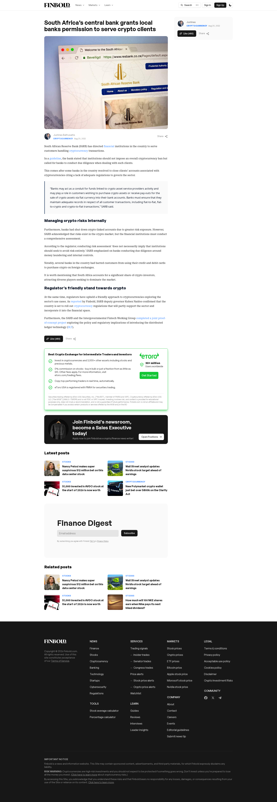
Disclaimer (210, 674)
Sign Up (220, 5)
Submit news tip (176, 736)
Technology (97, 674)
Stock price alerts (142, 680)
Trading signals (139, 648)
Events (171, 723)
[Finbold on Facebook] (206, 698)
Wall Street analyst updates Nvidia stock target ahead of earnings (143, 470)
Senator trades (140, 661)
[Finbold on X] (213, 698)
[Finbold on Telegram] (220, 698)
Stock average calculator (104, 710)
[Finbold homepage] (62, 641)
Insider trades (140, 654)
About (170, 704)
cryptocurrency (78, 150)
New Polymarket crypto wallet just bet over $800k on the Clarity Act (146, 490)
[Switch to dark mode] (230, 5)
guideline (55, 158)
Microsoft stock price (179, 680)
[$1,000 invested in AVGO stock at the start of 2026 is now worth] (52, 488)
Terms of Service (60, 660)
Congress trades (141, 667)
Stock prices (174, 648)
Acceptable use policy (217, 661)
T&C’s (92, 541)
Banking (94, 667)
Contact (172, 710)
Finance (94, 648)
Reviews (135, 717)
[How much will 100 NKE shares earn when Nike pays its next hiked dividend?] (115, 602)
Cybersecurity (98, 687)
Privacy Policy (103, 541)
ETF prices (173, 661)
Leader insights (139, 730)
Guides (134, 710)
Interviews (136, 723)
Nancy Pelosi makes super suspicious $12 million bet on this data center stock (82, 470)
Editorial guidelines (178, 730)
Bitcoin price (174, 667)
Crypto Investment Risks (218, 680)
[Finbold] (57, 5)
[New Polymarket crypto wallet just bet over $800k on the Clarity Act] (115, 488)
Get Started (149, 375)
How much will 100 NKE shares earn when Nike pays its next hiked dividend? (144, 604)
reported (76, 301)
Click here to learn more (84, 774)
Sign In (207, 5)
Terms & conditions (215, 648)
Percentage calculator (103, 717)
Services (136, 641)
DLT (70, 327)
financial (109, 146)
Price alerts (136, 674)
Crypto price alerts (142, 687)
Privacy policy (212, 654)
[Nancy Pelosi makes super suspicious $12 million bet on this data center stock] (52, 468)
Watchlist (135, 693)
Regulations (97, 693)
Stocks (66, 462)
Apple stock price (177, 674)
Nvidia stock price (177, 687)
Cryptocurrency (63, 138)
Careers (171, 717)
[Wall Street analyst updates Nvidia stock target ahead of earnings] (115, 468)
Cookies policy (213, 667)
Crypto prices (175, 654)
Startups (95, 680)
